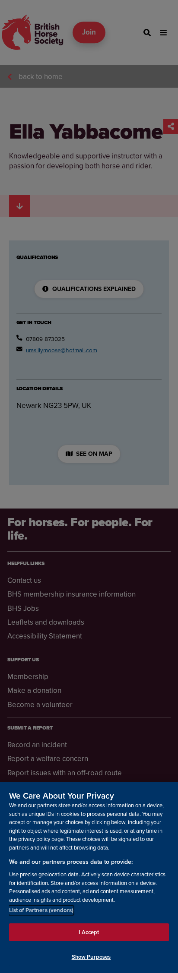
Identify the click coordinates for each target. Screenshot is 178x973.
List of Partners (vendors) (41, 910)
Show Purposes (91, 957)
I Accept (89, 932)
